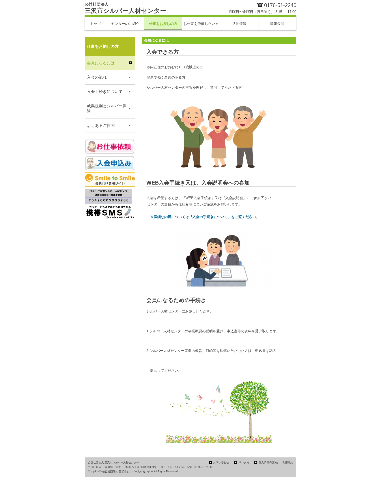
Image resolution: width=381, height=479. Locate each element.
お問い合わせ (221, 462)
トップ (95, 24)
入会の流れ (97, 77)
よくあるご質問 (101, 125)
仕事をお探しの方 (163, 24)
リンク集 (244, 462)
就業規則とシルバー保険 (107, 108)
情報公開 (277, 24)
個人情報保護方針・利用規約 (276, 462)
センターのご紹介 (125, 24)
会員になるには (101, 63)
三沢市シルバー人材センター (125, 8)
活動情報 (239, 24)
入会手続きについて (105, 91)
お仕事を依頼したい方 (201, 24)
